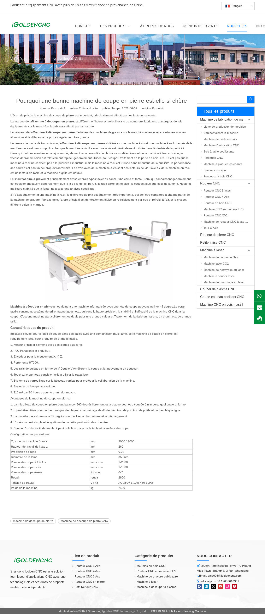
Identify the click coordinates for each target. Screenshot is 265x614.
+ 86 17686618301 (226, 581)
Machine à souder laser (219, 276)
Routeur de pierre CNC (217, 235)
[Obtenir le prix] (259, 318)
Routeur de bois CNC (217, 203)
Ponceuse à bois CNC (218, 176)
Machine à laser (212, 250)
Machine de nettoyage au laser (224, 269)
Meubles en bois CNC (151, 566)
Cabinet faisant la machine (221, 132)
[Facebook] (199, 586)
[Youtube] (220, 586)
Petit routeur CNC (86, 586)
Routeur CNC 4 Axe (216, 196)
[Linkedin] (206, 586)
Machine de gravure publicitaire (157, 576)
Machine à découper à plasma (156, 586)
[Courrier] (259, 307)
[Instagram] (227, 586)
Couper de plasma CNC (218, 289)
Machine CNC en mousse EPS (223, 209)
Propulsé (158, 108)
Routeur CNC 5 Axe (87, 566)
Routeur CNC (210, 183)
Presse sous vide (215, 170)
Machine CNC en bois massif (221, 304)
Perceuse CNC (213, 157)
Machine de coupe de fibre (221, 257)
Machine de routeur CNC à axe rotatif (228, 221)
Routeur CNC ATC (215, 215)
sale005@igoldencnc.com (225, 575)
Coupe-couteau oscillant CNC (222, 297)
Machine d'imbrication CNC (221, 145)
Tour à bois (211, 227)
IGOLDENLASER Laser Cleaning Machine (178, 611)
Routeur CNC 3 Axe (87, 576)
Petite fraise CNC (213, 242)
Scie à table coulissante (219, 151)
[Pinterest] (234, 586)
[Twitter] (213, 586)
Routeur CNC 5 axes (217, 190)
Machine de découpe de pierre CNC (84, 520)
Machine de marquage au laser (224, 282)
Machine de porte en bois (220, 139)
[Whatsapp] (259, 296)
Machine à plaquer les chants (223, 164)
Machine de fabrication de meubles (226, 119)
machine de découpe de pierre (33, 520)
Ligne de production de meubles (225, 126)
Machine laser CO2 (216, 263)
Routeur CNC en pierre (90, 581)
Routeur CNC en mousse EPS (156, 571)
